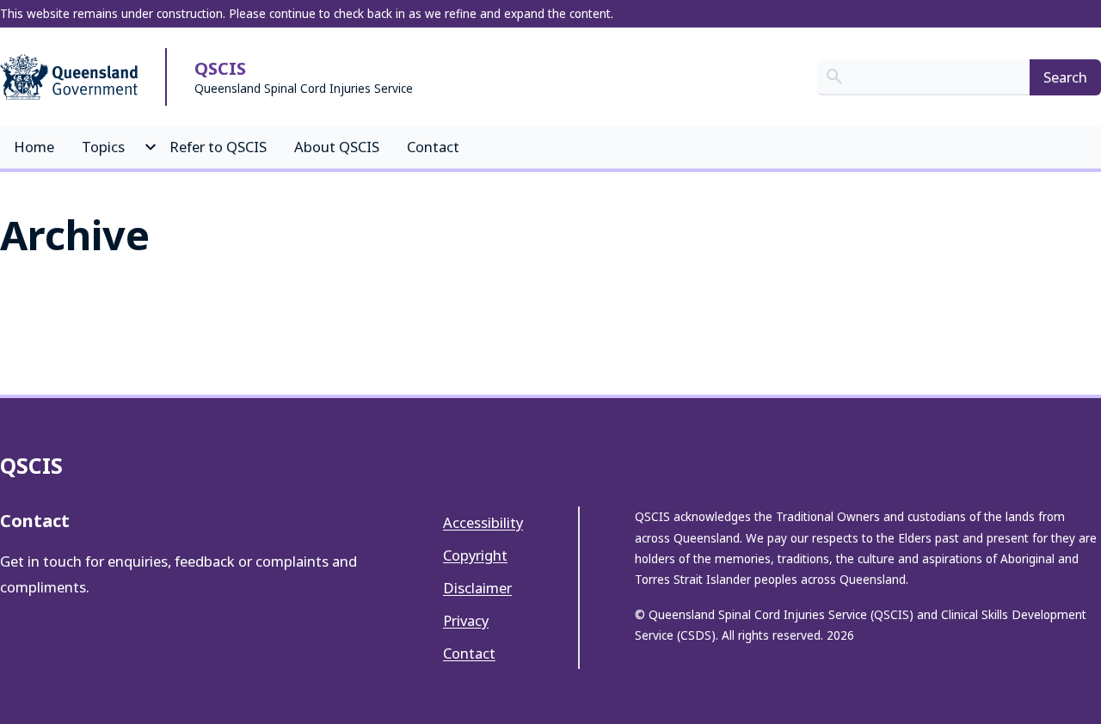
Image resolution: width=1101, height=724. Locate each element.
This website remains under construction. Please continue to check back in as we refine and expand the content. (306, 13)
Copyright (475, 555)
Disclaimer (477, 588)
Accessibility (483, 522)
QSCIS (220, 68)
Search (1065, 77)
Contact (469, 653)
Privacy (466, 620)
